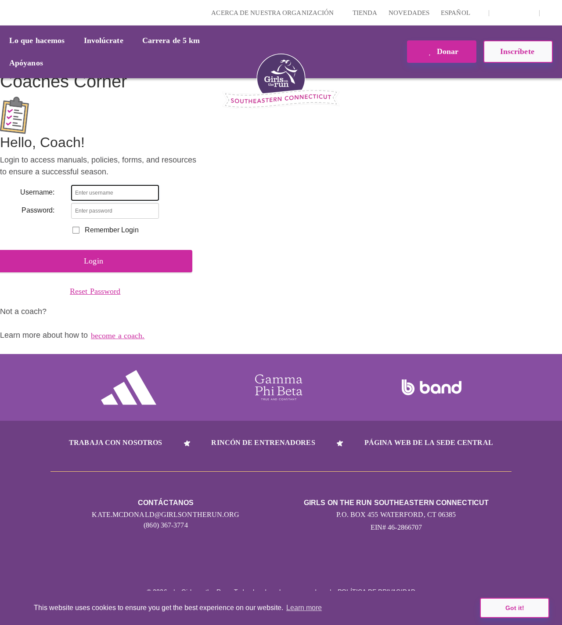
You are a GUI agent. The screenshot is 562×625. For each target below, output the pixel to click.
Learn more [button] (304, 607)
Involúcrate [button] (103, 40)
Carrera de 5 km (171, 40)
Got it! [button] (514, 607)
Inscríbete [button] (518, 51)
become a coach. (118, 335)
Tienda (365, 12)
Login (8, 12)
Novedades (409, 12)
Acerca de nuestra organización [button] (273, 12)
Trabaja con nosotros (115, 442)
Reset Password (95, 291)
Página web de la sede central (428, 442)
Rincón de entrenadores (263, 442)
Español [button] (456, 12)
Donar (447, 51)
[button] (551, 12)
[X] (514, 12)
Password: (38, 210)
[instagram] (500, 12)
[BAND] (431, 387)
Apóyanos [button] (26, 62)
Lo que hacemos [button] (37, 40)
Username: (37, 192)
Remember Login (112, 230)
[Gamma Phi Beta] (278, 387)
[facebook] (527, 12)
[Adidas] (129, 387)
